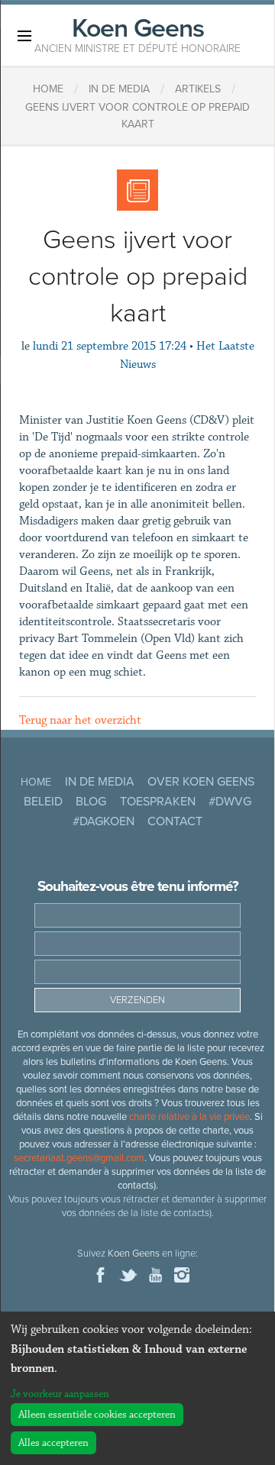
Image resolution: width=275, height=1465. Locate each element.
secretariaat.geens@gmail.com (79, 1158)
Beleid (43, 801)
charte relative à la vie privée (189, 1117)
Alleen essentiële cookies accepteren (97, 1414)
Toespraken (158, 801)
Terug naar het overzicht (80, 720)
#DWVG (230, 801)
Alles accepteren (53, 1443)
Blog (91, 801)
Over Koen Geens (200, 781)
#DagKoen (103, 821)
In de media (99, 781)
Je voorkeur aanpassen (60, 1394)
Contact (174, 821)
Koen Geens (137, 33)
